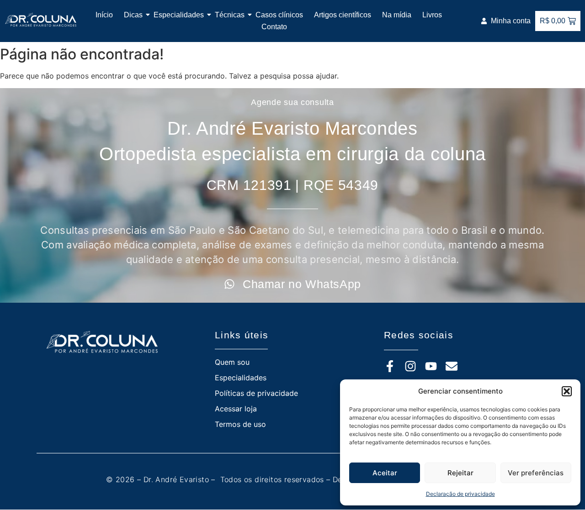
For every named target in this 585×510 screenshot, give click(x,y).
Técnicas (230, 15)
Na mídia (396, 15)
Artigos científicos (342, 15)
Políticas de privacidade (256, 393)
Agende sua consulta (292, 102)
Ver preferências (536, 472)
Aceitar (384, 472)
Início (104, 15)
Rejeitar (460, 472)
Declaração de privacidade (460, 493)
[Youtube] (431, 366)
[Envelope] (451, 366)
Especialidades (179, 15)
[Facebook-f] (390, 366)
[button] (566, 391)
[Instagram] (410, 366)
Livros (432, 15)
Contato (274, 27)
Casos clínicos (279, 15)
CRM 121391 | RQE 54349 (292, 185)
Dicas (133, 15)
